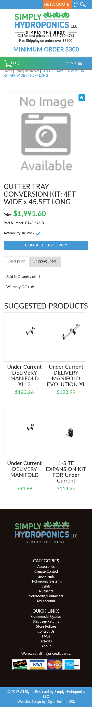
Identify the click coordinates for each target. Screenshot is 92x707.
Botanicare (32, 71)
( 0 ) (15, 63)
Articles (46, 641)
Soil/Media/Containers (46, 596)
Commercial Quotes (46, 617)
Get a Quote (56, 4)
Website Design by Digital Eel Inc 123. (46, 702)
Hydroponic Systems (46, 581)
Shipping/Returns (46, 621)
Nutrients (46, 591)
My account (46, 601)
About (46, 646)
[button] (71, 63)
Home (8, 71)
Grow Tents (46, 576)
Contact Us (46, 631)
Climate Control (46, 571)
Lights (46, 586)
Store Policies (46, 626)
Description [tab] (16, 261)
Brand (18, 71)
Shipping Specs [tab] (45, 261)
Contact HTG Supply (46, 245)
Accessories (46, 567)
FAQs (46, 636)
